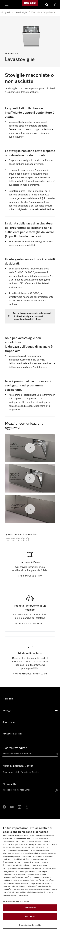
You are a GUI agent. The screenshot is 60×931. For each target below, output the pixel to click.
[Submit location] (56, 754)
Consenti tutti (30, 908)
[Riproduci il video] (30, 448)
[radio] (8, 539)
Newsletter (10, 784)
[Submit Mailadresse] (56, 790)
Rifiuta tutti (30, 916)
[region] (30, 875)
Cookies (25, 901)
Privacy (17, 901)
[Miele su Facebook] (4, 807)
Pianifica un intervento (30, 624)
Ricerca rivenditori (14, 748)
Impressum (8, 901)
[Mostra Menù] (7, 4)
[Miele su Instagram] (19, 807)
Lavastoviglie (21, 12)
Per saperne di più (31, 576)
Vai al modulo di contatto (31, 674)
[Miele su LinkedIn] (27, 807)
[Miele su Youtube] (12, 807)
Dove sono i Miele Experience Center (20, 772)
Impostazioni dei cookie (30, 925)
